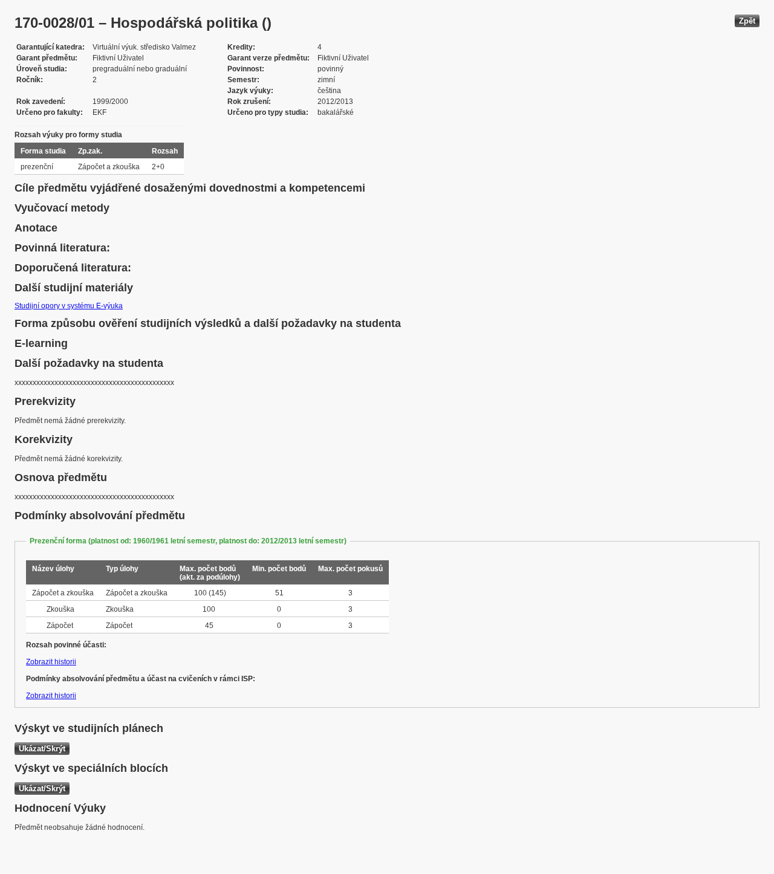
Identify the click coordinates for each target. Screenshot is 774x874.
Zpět (747, 20)
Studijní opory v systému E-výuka (69, 306)
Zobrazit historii (51, 662)
